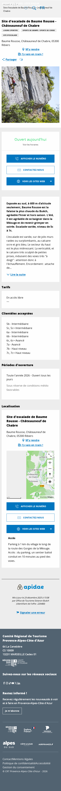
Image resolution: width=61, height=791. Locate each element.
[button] (34, 8)
